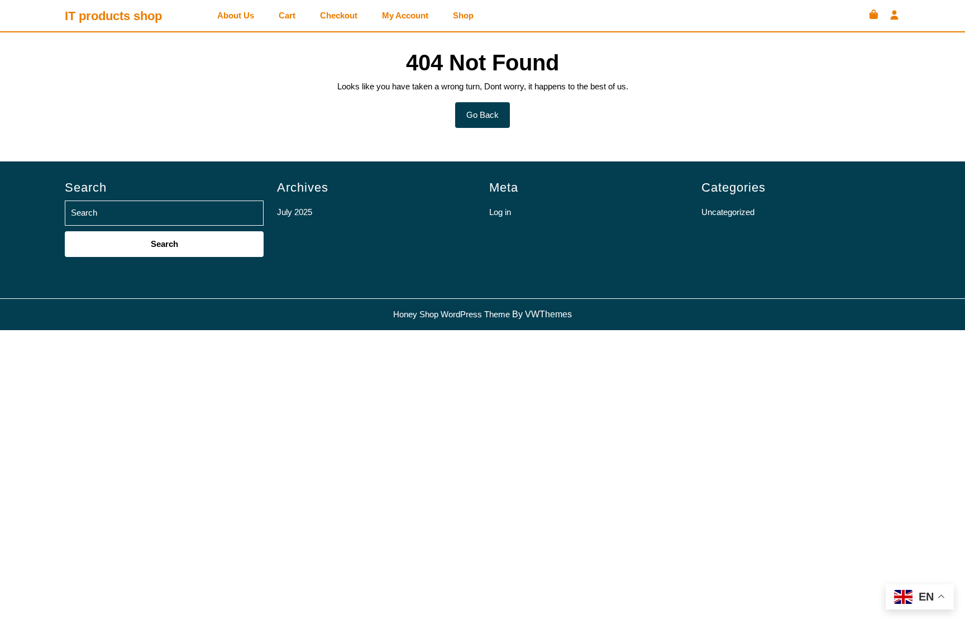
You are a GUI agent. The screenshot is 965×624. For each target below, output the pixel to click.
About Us (235, 15)
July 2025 (294, 212)
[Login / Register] (894, 15)
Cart (287, 15)
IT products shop (113, 16)
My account (405, 15)
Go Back (488, 118)
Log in (500, 212)
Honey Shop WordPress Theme (451, 314)
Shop (463, 15)
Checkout (338, 15)
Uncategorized (727, 212)
